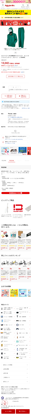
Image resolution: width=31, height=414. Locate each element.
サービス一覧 (4, 406)
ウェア (8, 8)
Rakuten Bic (10, 6)
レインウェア (14, 8)
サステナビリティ (20, 406)
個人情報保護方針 (5, 407)
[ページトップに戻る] (28, 409)
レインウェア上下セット (24, 8)
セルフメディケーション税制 (7, 391)
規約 (29, 108)
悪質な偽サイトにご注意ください (8, 393)
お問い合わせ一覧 (11, 406)
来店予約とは (24, 108)
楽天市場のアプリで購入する (15, 76)
